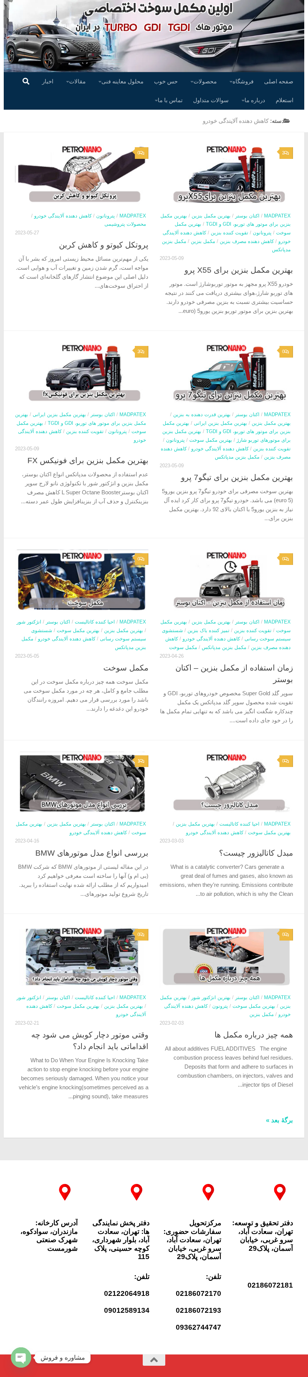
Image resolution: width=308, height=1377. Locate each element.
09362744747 (198, 1327)
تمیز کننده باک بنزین (208, 630)
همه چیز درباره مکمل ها (253, 1034)
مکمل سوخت (125, 667)
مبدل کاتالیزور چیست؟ (256, 853)
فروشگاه (243, 81)
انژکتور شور (29, 622)
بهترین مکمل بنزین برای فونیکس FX (87, 460)
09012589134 (126, 1310)
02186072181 (270, 1285)
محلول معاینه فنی (122, 81)
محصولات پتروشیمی (125, 224)
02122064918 (126, 1293)
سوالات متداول (211, 100)
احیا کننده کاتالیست (95, 622)
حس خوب (166, 81)
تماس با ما (170, 100)
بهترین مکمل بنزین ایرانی (59, 414)
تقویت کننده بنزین (229, 233)
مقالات (77, 81)
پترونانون (105, 216)
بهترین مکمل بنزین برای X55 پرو (238, 270)
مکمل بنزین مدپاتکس (237, 457)
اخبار (47, 81)
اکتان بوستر (247, 216)
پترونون (220, 1006)
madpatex (132, 216)
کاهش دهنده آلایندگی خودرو (63, 216)
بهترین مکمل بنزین (211, 216)
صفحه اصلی (278, 81)
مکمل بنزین (203, 241)
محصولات (205, 81)
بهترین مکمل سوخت (210, 440)
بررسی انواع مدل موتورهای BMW (91, 853)
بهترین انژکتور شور (211, 997)
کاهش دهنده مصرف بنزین (247, 241)
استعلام (284, 100)
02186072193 (198, 1310)
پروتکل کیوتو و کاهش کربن (103, 244)
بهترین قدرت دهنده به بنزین (202, 414)
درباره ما (255, 100)
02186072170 (198, 1293)
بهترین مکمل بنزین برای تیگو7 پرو (237, 477)
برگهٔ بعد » (279, 1120)
